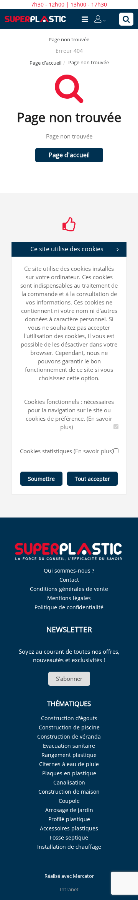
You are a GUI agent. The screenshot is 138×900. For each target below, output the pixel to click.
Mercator (83, 875)
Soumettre (41, 478)
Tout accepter (92, 478)
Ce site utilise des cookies (67, 249)
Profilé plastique (69, 819)
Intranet (69, 889)
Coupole (69, 800)
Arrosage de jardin (69, 810)
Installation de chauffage (69, 846)
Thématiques (69, 703)
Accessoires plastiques (69, 828)
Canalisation (69, 782)
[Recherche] (126, 19)
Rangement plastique (69, 754)
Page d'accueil (45, 62)
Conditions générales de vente (69, 588)
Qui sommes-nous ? (69, 570)
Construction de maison (69, 791)
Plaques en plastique (69, 773)
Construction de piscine (69, 727)
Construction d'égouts (69, 718)
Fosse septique (69, 837)
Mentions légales (69, 598)
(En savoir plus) (93, 451)
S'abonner (69, 678)
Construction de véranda (69, 736)
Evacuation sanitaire (69, 745)
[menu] (85, 19)
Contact (69, 579)
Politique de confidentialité (69, 607)
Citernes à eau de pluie (69, 764)
